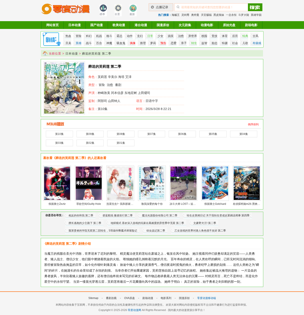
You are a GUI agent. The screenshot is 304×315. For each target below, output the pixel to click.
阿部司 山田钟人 (104, 101)
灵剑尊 (185, 14)
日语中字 (152, 101)
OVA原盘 (129, 298)
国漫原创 (163, 25)
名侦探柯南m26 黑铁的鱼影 (249, 203)
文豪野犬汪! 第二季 (204, 223)
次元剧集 (185, 25)
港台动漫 (141, 25)
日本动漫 (74, 25)
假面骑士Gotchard (215, 203)
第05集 (213, 134)
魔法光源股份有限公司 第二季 (159, 215)
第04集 (243, 134)
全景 (117, 14)
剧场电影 (251, 25)
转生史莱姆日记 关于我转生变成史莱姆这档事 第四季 (218, 215)
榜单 (102, 14)
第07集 (151, 134)
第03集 (59, 142)
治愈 (110, 85)
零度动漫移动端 (206, 298)
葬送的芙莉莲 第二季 (96, 53)
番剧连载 (111, 298)
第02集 (90, 142)
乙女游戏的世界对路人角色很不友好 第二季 (200, 230)
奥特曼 (195, 14)
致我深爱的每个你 (152, 203)
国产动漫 (96, 25)
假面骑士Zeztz (57, 203)
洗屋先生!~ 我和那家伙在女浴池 (125, 203)
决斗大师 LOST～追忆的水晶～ (188, 203)
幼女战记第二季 (155, 230)
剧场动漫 (147, 298)
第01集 (121, 142)
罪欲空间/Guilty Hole (88, 203)
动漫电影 (207, 25)
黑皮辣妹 (218, 14)
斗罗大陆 (243, 14)
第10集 (97, 109)
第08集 (121, 134)
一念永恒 (231, 14)
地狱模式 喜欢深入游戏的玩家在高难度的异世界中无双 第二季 (147, 223)
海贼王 (176, 14)
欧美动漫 (119, 25)
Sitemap (93, 298)
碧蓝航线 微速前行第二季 (118, 215)
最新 (132, 14)
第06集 (182, 134)
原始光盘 (229, 25)
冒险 (102, 85)
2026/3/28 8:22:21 (153, 109)
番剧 (118, 85)
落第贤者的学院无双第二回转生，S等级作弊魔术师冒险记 (103, 230)
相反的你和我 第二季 (81, 215)
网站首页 (52, 25)
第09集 (90, 134)
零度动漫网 (134, 310)
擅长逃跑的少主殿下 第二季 (85, 223)
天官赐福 (206, 14)
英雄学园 (256, 14)
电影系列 (166, 298)
